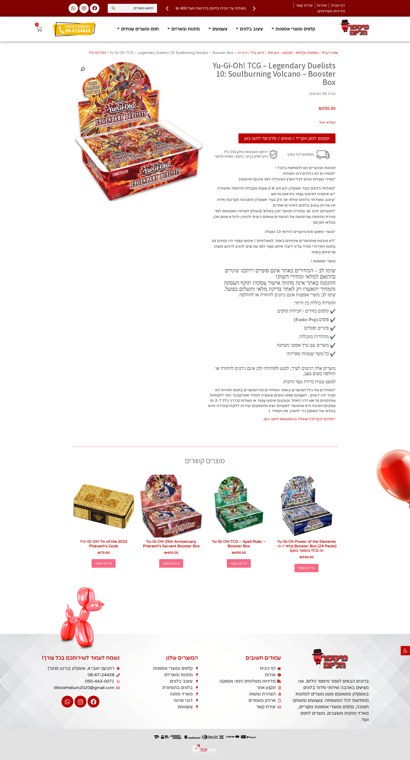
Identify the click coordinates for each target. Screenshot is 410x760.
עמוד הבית (330, 53)
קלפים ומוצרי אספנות (295, 29)
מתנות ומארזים (185, 29)
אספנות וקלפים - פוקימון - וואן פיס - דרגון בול (284, 53)
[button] (405, 650)
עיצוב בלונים (251, 29)
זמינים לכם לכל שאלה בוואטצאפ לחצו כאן (299, 419)
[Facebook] (94, 8)
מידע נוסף (306, 568)
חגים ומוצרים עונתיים (140, 29)
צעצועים (219, 29)
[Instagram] (84, 8)
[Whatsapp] (73, 8)
